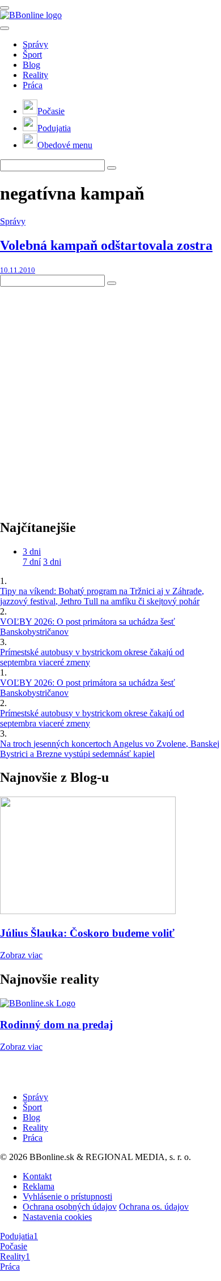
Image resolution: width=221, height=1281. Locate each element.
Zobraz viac (21, 955)
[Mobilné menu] (4, 8)
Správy (35, 44)
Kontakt (37, 1176)
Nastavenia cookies (57, 1217)
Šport (32, 54)
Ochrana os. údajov (154, 1206)
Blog (31, 65)
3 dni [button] (32, 551)
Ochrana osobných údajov (70, 1206)
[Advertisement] (110, 397)
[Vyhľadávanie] (111, 168)
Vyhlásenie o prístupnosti (67, 1196)
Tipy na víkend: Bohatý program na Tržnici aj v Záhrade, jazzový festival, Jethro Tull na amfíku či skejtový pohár (102, 596)
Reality (35, 75)
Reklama (38, 1186)
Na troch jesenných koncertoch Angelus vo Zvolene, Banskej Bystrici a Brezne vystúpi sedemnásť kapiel (109, 749)
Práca (32, 85)
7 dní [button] (32, 561)
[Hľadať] (4, 28)
